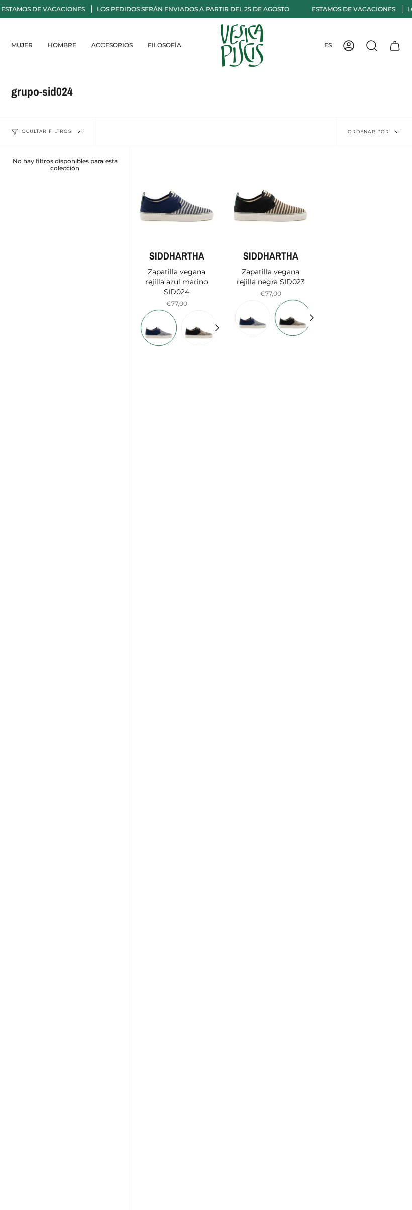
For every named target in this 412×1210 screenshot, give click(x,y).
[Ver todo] (216, 328)
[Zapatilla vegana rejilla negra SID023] (271, 193)
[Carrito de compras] (394, 45)
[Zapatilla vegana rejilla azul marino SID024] (177, 193)
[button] (22, 45)
